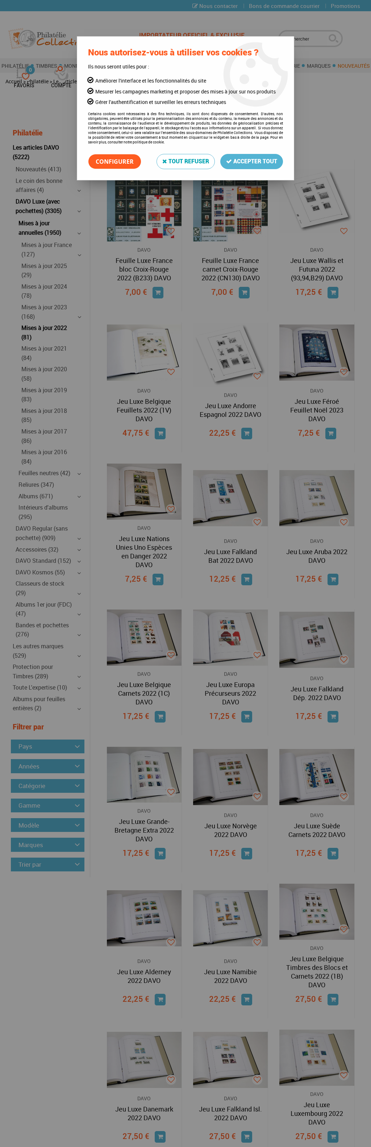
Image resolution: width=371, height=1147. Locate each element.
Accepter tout (254, 161)
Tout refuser (188, 161)
